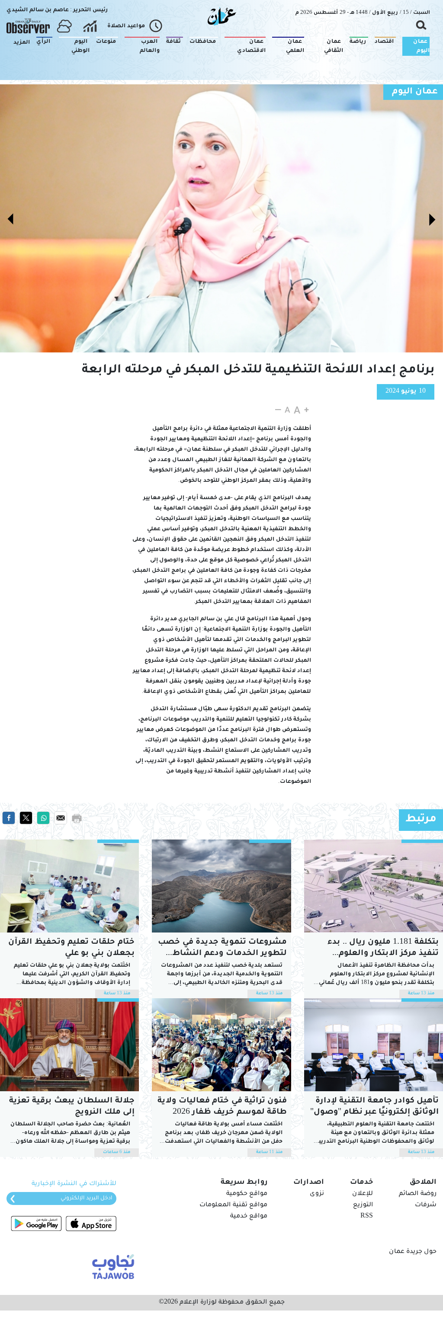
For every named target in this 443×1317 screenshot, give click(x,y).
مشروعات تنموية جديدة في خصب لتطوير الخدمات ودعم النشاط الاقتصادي (222, 948)
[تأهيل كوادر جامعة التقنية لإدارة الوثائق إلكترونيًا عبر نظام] (373, 1044)
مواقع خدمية (248, 1216)
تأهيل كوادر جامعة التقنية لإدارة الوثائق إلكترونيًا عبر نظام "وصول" (374, 1107)
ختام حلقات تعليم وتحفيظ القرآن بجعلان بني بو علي (71, 948)
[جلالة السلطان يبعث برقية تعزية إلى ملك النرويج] (69, 1044)
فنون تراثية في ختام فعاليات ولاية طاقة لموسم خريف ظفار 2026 (222, 1107)
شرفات (426, 1205)
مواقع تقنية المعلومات (233, 1205)
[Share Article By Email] (60, 818)
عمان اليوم (415, 92)
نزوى (317, 1194)
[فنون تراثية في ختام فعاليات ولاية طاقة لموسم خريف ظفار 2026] (221, 1044)
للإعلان (362, 1194)
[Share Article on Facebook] (8, 818)
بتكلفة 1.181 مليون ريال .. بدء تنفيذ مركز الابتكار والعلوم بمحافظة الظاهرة (383, 948)
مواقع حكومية (246, 1194)
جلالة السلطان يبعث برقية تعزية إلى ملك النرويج (72, 1107)
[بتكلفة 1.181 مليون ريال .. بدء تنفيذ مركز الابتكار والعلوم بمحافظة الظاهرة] (373, 886)
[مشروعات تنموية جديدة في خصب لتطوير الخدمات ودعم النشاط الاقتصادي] (221, 886)
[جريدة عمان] (221, 16)
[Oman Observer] (28, 26)
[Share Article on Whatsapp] (43, 818)
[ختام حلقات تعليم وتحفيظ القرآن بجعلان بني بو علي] (69, 886)
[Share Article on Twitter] (25, 818)
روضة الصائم (418, 1194)
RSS (366, 1216)
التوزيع (363, 1205)
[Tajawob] (111, 1266)
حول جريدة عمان (413, 1252)
